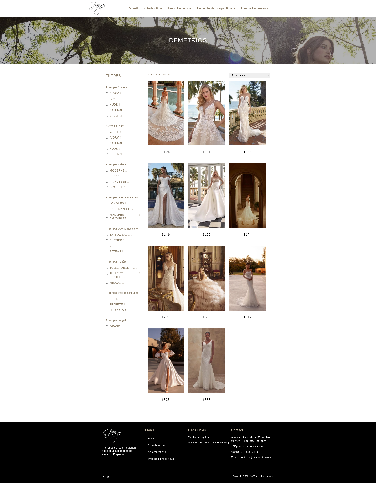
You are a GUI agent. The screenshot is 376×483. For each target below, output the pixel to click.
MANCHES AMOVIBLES (118, 216)
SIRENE (115, 299)
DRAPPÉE (116, 187)
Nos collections (178, 8)
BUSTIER (116, 240)
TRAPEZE (116, 304)
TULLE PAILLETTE (122, 267)
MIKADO (115, 282)
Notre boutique (153, 8)
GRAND (115, 326)
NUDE (114, 104)
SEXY (113, 176)
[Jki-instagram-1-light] (108, 477)
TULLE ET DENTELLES (118, 275)
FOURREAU (118, 310)
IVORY (114, 93)
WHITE (114, 132)
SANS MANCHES (121, 209)
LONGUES (117, 203)
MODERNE (117, 170)
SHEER (114, 115)
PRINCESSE (118, 181)
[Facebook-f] (103, 477)
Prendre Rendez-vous (254, 8)
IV (111, 99)
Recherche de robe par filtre (214, 8)
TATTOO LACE (120, 234)
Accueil (133, 8)
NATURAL (116, 110)
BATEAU (115, 251)
